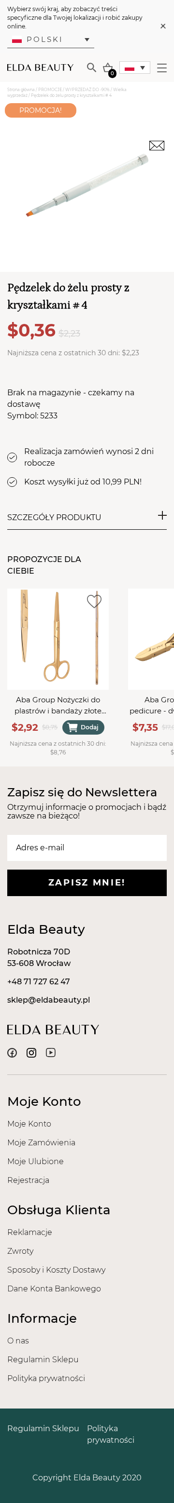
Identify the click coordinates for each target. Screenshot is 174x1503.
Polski (45, 39)
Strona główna (21, 89)
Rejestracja (28, 1180)
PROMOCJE (50, 89)
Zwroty (20, 1251)
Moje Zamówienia (41, 1142)
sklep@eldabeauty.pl (48, 1000)
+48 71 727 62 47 (38, 981)
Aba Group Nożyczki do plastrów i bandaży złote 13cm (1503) (58, 705)
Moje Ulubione (35, 1161)
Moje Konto (29, 1123)
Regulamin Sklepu (43, 1359)
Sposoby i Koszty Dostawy (56, 1270)
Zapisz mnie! (87, 882)
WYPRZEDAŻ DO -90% (87, 89)
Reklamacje (29, 1232)
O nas (18, 1340)
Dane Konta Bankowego (54, 1288)
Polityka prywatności (46, 1378)
